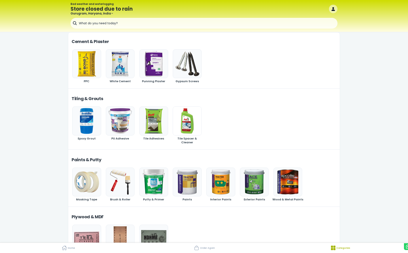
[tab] (68, 248)
